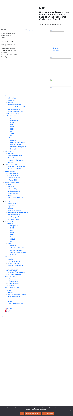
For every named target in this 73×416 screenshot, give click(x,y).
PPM (12, 129)
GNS (11, 124)
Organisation (11, 100)
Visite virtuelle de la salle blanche (17, 107)
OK (22, 413)
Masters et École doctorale (16, 167)
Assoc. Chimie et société (15, 198)
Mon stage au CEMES (14, 169)
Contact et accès (13, 113)
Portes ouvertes (12, 193)
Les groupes (14, 120)
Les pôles (13, 140)
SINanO (12, 133)
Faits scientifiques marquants (16, 189)
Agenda (9, 184)
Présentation (11, 98)
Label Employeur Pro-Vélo (15, 111)
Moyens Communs (16, 144)
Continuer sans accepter (33, 413)
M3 (11, 136)
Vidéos (9, 195)
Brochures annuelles (13, 191)
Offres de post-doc (13, 178)
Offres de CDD (12, 180)
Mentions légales (6, 60)
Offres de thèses (12, 175)
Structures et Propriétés (18, 147)
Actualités (10, 187)
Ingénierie (13, 149)
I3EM (12, 122)
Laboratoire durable (13, 109)
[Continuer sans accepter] (71, 411)
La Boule (10, 102)
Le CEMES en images (14, 105)
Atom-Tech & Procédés (17, 142)
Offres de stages (12, 173)
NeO (11, 131)
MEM (12, 127)
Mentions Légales (47, 413)
